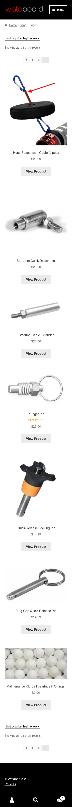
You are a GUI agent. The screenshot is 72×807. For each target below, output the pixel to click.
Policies (10, 784)
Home (13, 25)
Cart (55, 797)
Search (36, 800)
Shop (23, 25)
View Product (36, 171)
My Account (12, 800)
